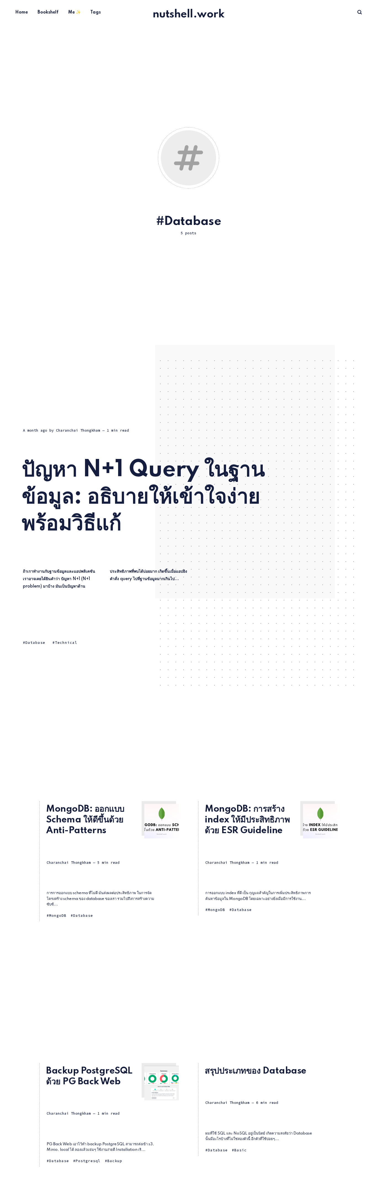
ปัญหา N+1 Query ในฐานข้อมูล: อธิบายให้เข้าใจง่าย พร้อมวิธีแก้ (143, 497)
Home (21, 12)
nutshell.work (189, 14)
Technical (66, 643)
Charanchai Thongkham (78, 430)
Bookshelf (48, 12)
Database (35, 643)
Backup (114, 1161)
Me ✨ (74, 12)
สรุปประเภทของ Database (255, 1071)
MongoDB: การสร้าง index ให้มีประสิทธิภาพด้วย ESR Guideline (247, 819)
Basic (240, 1150)
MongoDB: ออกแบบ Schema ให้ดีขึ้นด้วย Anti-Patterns (85, 819)
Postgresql (88, 1161)
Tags (95, 12)
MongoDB (58, 915)
